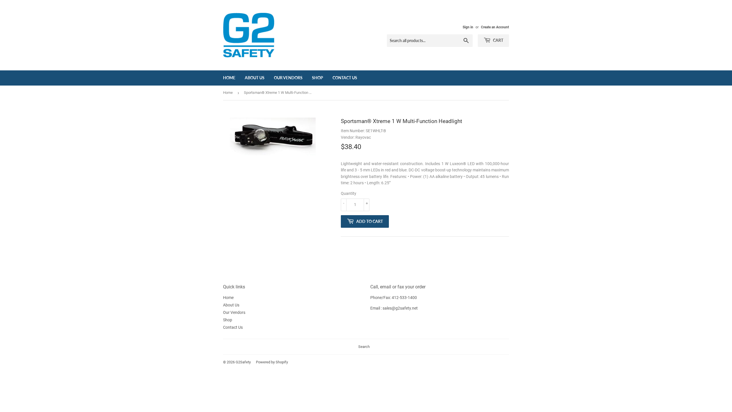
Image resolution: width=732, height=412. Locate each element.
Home (229, 77)
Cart (497, 40)
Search (364, 346)
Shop (317, 77)
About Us (254, 77)
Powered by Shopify (272, 362)
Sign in (468, 27)
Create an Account (495, 27)
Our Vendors (288, 77)
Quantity (348, 193)
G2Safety (243, 362)
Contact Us (345, 77)
